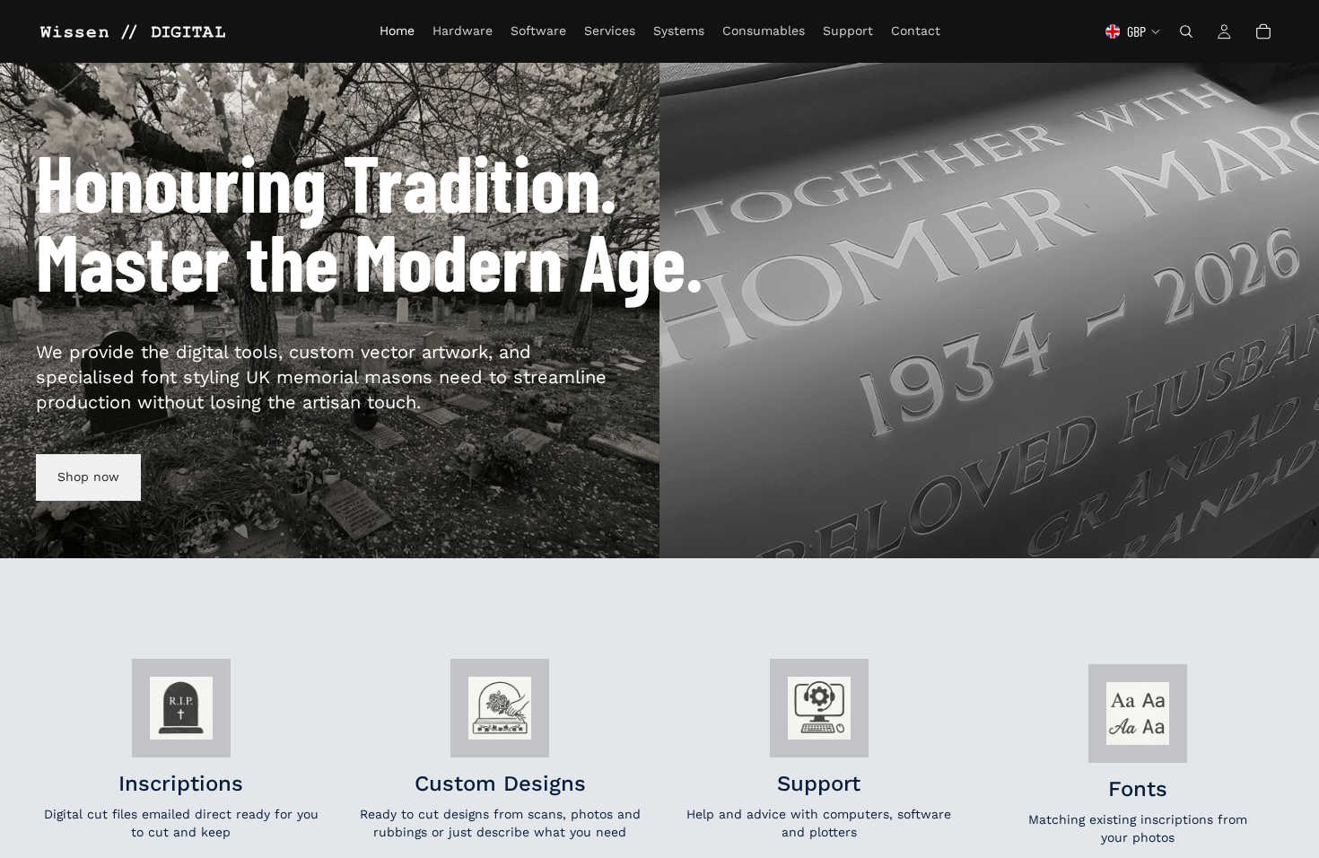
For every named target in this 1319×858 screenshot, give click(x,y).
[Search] (1186, 31)
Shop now (88, 476)
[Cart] (1263, 31)
